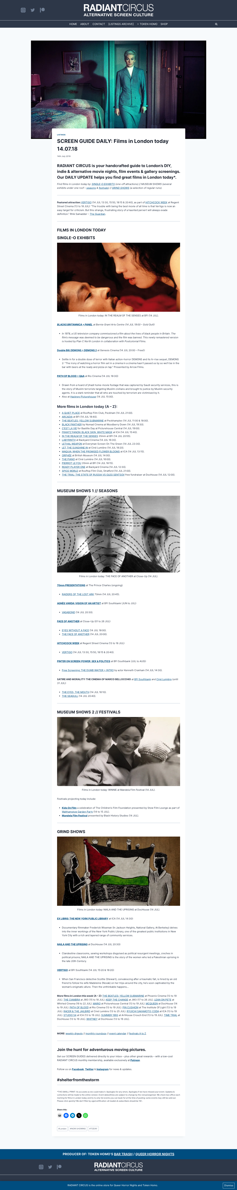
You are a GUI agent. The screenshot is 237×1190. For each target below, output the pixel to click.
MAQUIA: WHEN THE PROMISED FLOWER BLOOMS (91, 451)
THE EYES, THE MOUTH (75, 692)
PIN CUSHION (130, 1007)
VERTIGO (86, 202)
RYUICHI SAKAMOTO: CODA (143, 1011)
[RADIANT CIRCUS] (118, 10)
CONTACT (99, 24)
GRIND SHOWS (120, 187)
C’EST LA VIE (69, 428)
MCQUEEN (152, 1003)
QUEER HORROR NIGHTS (154, 1154)
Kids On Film (69, 807)
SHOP (164, 24)
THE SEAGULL (70, 696)
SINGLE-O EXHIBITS (103, 184)
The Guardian (97, 214)
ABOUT (84, 24)
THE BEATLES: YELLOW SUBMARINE (83, 420)
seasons (91, 187)
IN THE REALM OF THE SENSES (80, 436)
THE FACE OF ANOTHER (75, 634)
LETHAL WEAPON (72, 443)
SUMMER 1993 (109, 1015)
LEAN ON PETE (162, 999)
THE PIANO (68, 459)
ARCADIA (67, 416)
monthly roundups (96, 1033)
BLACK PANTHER (72, 424)
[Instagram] (23, 10)
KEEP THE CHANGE (117, 999)
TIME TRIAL (170, 1015)
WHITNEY (92, 1019)
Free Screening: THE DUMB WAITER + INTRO (88, 670)
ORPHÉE (67, 455)
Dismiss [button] (228, 1185)
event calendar (117, 1033)
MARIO (97, 1003)
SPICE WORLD (70, 470)
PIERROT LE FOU (71, 463)
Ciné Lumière (164, 679)
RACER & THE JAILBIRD (77, 1011)
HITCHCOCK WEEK (156, 202)
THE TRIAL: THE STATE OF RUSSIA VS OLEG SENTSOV (93, 474)
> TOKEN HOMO (147, 24)
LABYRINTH (69, 439)
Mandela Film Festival (74, 815)
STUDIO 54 (70, 1015)
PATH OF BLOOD (79, 1007)
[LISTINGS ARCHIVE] (121, 24)
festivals (103, 187)
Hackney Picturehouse (83, 396)
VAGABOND (68, 612)
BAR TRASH (123, 1154)
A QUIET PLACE (71, 412)
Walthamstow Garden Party (77, 811)
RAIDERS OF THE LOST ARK (78, 594)
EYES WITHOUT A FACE (75, 630)
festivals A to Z (137, 1033)
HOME (73, 24)
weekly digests (74, 1033)
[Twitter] (32, 10)
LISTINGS (61, 135)
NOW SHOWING (78, 1128)
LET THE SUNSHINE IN (75, 447)
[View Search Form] (216, 24)
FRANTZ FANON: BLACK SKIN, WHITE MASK (87, 432)
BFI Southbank (142, 679)
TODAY (93, 1128)
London (62, 1128)
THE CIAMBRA (72, 999)
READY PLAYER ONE (73, 467)
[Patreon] (42, 10)
